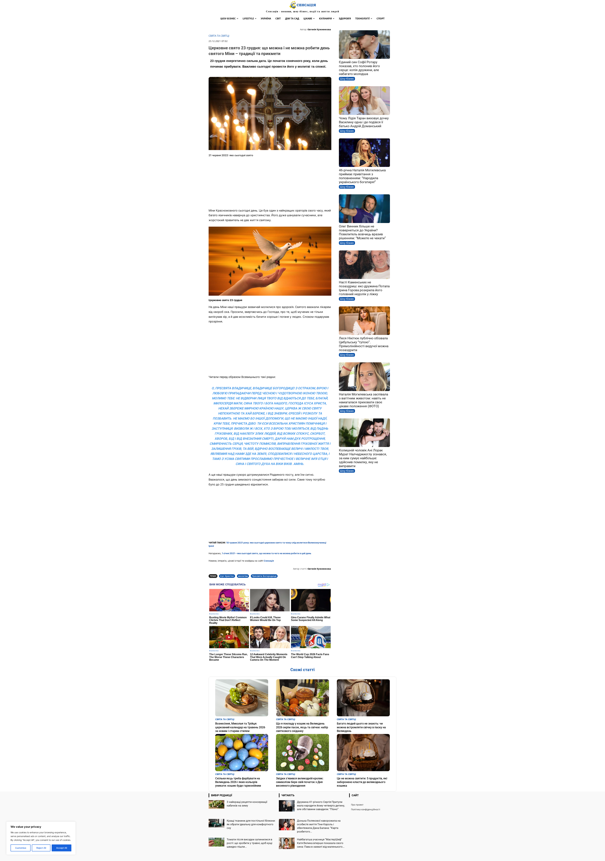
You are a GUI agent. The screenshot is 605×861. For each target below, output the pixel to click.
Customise (20, 848)
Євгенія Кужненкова (319, 29)
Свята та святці (219, 35)
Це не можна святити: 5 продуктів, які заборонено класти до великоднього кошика (362, 782)
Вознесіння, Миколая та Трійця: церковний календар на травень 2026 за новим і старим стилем (240, 727)
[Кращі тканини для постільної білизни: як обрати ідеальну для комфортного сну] (216, 823)
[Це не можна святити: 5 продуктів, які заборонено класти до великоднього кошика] (363, 752)
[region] (41, 838)
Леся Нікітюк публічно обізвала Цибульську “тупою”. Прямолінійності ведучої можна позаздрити (363, 344)
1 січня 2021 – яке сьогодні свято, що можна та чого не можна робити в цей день (266, 553)
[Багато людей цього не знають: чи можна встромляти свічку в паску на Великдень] (363, 697)
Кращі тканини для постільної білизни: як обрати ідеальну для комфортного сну (251, 824)
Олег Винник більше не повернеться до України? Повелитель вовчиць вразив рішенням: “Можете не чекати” (362, 232)
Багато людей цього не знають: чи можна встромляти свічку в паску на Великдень (361, 727)
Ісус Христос (227, 575)
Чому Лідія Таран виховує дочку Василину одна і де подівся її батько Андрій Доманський (364, 122)
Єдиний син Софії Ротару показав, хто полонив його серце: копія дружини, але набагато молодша (359, 68)
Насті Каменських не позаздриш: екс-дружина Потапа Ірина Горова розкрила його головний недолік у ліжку (364, 288)
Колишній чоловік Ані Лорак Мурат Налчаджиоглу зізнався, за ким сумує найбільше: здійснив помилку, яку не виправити (363, 458)
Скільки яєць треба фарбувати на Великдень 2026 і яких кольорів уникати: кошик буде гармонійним (238, 782)
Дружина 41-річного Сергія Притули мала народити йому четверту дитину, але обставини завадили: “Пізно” (321, 805)
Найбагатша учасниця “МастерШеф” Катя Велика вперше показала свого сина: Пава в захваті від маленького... (320, 843)
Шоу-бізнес (347, 78)
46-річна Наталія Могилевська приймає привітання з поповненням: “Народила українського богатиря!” (362, 176)
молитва (243, 575)
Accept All (61, 848)
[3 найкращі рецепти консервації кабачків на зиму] (216, 804)
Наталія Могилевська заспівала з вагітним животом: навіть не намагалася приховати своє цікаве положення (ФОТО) (363, 400)
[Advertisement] (270, 183)
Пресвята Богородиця (264, 575)
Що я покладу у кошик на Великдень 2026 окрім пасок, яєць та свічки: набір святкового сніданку (302, 727)
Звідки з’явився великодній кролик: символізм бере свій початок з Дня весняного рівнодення (299, 782)
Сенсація (269, 560)
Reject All (41, 848)
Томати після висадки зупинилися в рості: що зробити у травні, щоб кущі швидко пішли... (249, 843)
